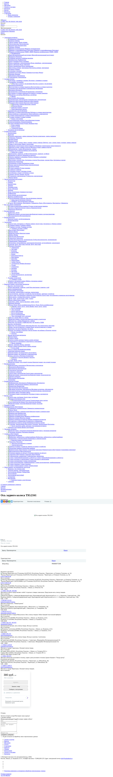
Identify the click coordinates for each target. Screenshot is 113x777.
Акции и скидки (9, 739)
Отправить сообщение (7, 734)
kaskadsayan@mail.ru (7, 646)
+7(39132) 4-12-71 (6, 611)
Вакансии (7, 11)
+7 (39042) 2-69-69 (6, 645)
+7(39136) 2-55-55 (6, 600)
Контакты (7, 8)
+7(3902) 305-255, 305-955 (8, 622)
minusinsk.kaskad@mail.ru (8, 613)
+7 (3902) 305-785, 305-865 (9, 591)
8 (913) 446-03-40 (6, 576)
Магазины (7, 5)
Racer (66, 550)
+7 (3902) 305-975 (6, 656)
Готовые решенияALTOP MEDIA (6, 774)
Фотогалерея (8, 750)
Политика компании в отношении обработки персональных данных (24, 771)
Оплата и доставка (9, 7)
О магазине (7, 13)
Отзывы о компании (14, 16)
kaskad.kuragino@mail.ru (8, 602)
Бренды (6, 4)
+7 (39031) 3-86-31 (6, 665)
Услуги (6, 744)
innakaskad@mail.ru (6, 624)
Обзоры (6, 749)
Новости (6, 747)
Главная (6, 2)
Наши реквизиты (13, 15)
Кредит (6, 10)
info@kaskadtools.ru (6, 635)
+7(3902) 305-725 (6, 633)
